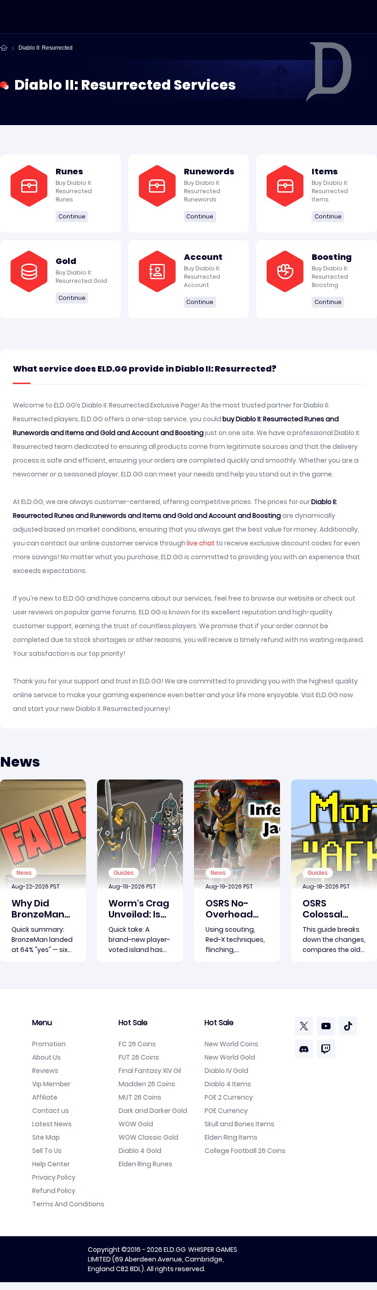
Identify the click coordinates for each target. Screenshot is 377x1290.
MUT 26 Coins (140, 1097)
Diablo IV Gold (226, 1070)
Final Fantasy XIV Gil (150, 1070)
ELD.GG (175, 1249)
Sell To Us (47, 1150)
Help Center (51, 1164)
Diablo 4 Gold (140, 1150)
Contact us (50, 1110)
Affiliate (44, 1097)
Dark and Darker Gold (153, 1110)
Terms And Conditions (68, 1204)
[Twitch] (326, 1049)
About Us (46, 1057)
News (24, 873)
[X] (304, 1026)
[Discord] (304, 1049)
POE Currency (226, 1110)
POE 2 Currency (229, 1097)
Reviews (45, 1070)
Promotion (49, 1044)
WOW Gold (136, 1124)
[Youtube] (326, 1026)
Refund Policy (53, 1190)
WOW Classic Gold (148, 1137)
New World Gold (230, 1057)
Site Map (46, 1137)
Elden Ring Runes (145, 1164)
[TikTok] (348, 1026)
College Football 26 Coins (245, 1150)
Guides (124, 873)
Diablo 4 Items (228, 1084)
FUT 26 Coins (139, 1057)
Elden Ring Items (231, 1137)
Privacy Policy (53, 1177)
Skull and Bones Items (239, 1124)
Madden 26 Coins (147, 1084)
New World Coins (231, 1044)
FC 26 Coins (137, 1044)
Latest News (52, 1124)
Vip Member (51, 1084)
